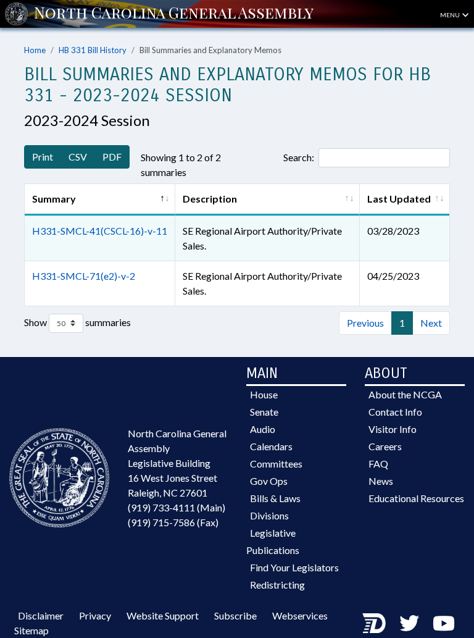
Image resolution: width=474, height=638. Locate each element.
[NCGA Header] (174, 14)
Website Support (163, 615)
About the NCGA (405, 394)
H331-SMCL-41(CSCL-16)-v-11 (99, 231)
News (380, 481)
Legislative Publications (272, 541)
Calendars (271, 446)
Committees (276, 463)
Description (210, 198)
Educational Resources (416, 498)
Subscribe (235, 615)
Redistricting (277, 584)
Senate (264, 412)
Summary (54, 198)
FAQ (378, 463)
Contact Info (395, 412)
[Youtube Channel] (444, 623)
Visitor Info (392, 429)
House (264, 394)
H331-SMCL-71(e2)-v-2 (83, 276)
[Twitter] (409, 623)
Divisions (269, 515)
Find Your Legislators (294, 567)
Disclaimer (41, 615)
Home (35, 50)
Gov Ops (269, 481)
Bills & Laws (275, 498)
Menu (450, 15)
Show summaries (77, 321)
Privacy (95, 615)
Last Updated (399, 198)
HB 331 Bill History (93, 50)
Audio (262, 429)
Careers (385, 446)
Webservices (300, 615)
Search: (298, 157)
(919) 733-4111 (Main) (176, 507)
